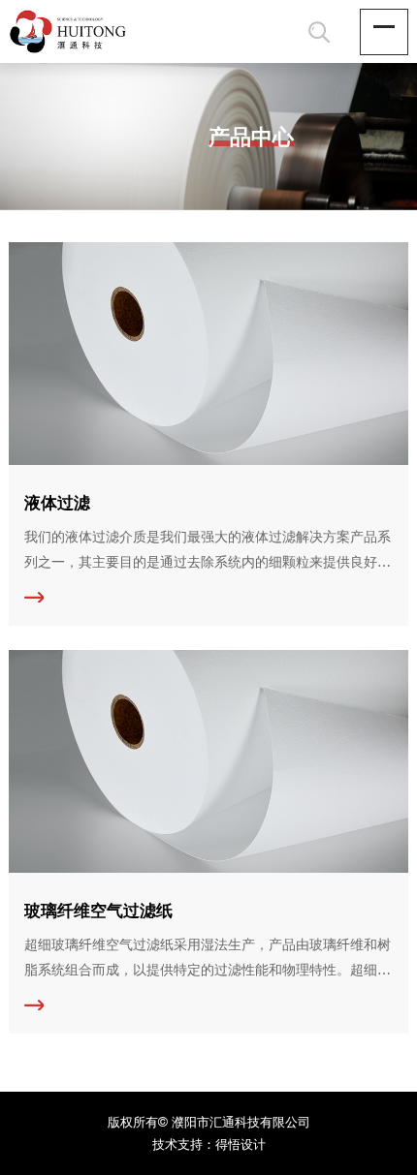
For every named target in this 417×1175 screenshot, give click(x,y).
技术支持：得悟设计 (209, 1144)
